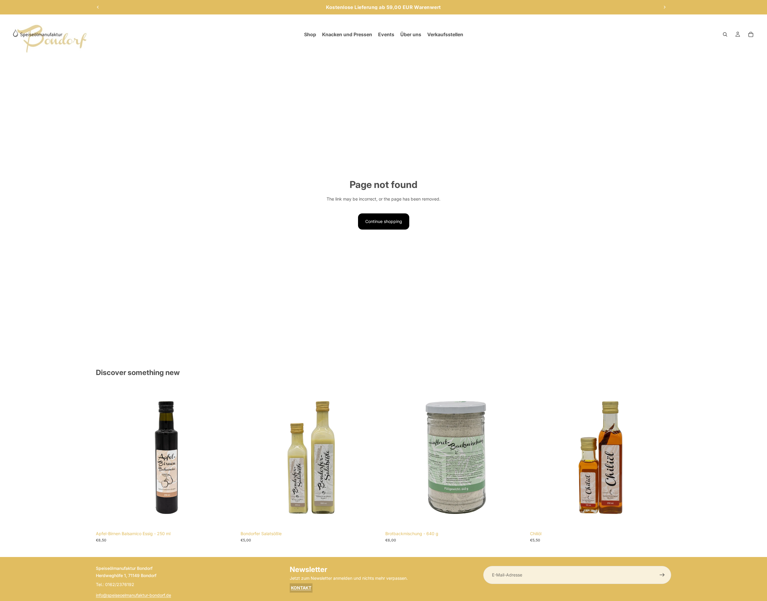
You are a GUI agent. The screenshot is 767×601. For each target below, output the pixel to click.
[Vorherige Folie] (98, 7)
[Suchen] (725, 34)
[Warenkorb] (750, 34)
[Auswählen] (372, 518)
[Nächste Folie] (664, 7)
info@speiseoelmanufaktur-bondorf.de (133, 595)
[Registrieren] (662, 575)
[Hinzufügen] (227, 518)
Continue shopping (383, 221)
